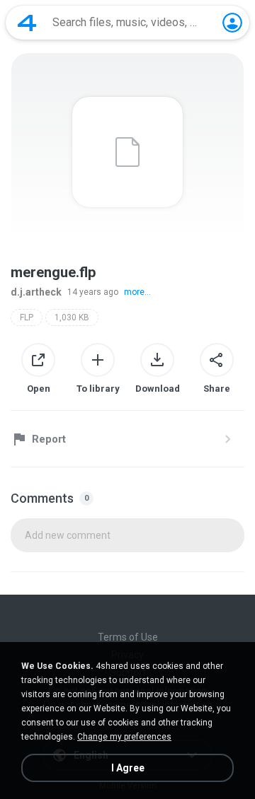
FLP (26, 317)
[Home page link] (27, 22)
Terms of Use (128, 637)
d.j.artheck (36, 292)
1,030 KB (72, 317)
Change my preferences (124, 737)
